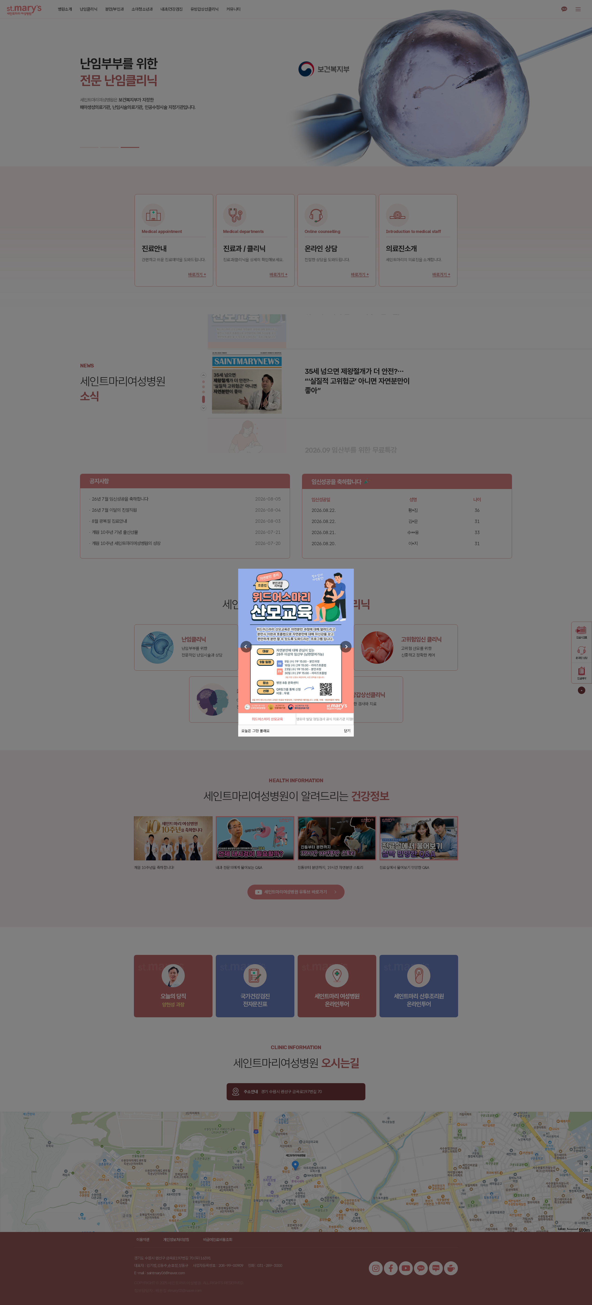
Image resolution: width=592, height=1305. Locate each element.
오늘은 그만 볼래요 (255, 730)
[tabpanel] (296, 640)
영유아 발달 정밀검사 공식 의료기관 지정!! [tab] (324, 719)
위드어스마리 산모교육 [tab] (267, 719)
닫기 (347, 730)
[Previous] (246, 647)
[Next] (346, 647)
